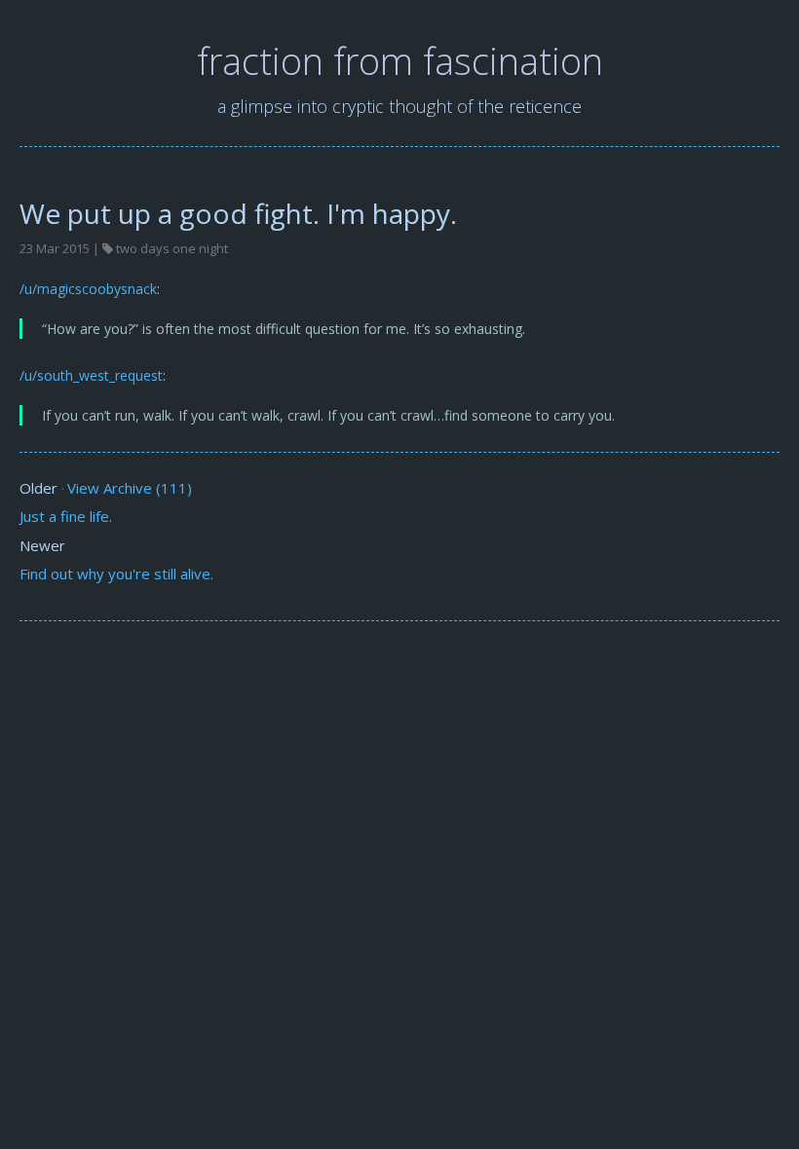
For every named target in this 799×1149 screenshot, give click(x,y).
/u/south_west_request (91, 375)
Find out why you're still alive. (116, 573)
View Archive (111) (129, 488)
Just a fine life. (65, 516)
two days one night (172, 248)
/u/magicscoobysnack (88, 288)
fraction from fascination (400, 60)
